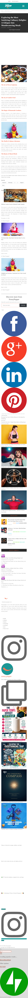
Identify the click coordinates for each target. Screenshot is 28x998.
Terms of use (5, 628)
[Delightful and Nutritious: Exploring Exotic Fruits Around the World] (12, 264)
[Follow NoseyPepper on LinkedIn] (2, 613)
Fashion (4, 621)
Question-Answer (11, 543)
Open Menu (23, 6)
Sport (4, 626)
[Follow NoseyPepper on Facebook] (1, 613)
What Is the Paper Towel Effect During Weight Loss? (12, 558)
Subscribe (23, 305)
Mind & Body (22, 542)
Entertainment (23, 531)
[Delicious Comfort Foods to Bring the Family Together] (15, 195)
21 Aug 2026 (10, 524)
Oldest (9, 960)
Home (2, 10)
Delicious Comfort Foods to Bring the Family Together (13, 204)
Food (16, 413)
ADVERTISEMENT (15, 1)
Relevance (2, 960)
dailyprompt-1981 (10, 413)
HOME (9, 1)
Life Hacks (5, 625)
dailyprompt (4, 413)
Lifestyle (10, 533)
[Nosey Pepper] (11, 5)
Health (19, 413)
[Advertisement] (14, 47)
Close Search (2, 966)
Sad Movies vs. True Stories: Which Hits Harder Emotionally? (13, 467)
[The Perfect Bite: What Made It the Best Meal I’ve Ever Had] (12, 229)
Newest (6, 960)
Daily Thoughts (7, 10)
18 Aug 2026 (10, 545)
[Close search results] (1, 953)
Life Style (23, 413)
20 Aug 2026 (10, 534)
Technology (5, 623)
